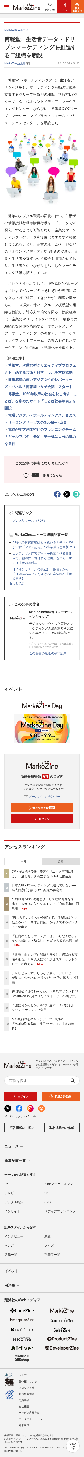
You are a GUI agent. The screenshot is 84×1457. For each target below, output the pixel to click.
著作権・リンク (28, 1381)
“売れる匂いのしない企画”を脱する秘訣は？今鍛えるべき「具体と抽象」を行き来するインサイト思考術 (45, 922)
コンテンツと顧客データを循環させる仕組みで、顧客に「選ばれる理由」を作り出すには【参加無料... (42, 558)
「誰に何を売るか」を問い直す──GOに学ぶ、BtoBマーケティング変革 (45, 1007)
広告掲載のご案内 (22, 1127)
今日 (23, 861)
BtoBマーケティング (58, 1183)
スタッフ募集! (27, 1387)
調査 (47, 1236)
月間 (60, 861)
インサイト (12, 1211)
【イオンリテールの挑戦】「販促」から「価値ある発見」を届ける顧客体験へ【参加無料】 (42, 574)
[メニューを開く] (6, 6)
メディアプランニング (60, 1211)
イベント (11, 1270)
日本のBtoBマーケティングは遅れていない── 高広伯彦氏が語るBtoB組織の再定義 (44, 887)
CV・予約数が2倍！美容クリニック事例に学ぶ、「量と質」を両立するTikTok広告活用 (43, 873)
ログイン (44, 819)
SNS (47, 1202)
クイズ (49, 1245)
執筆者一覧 (52, 1254)
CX (46, 1193)
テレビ (9, 1193)
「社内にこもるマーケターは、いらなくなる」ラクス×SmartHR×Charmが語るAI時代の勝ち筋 (45, 938)
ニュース (11, 1145)
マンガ (9, 1245)
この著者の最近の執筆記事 (48, 653)
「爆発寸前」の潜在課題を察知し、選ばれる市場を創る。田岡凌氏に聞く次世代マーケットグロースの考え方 (45, 959)
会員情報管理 (27, 1394)
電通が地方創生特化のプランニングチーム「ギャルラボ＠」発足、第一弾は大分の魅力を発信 (40, 436)
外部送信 (24, 1425)
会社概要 (24, 1406)
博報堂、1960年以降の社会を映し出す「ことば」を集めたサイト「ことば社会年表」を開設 (40, 400)
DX (6, 1183)
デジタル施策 (13, 1202)
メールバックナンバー (44, 796)
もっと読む (17, 583)
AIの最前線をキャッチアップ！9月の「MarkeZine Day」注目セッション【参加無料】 (43, 1023)
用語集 (9, 1285)
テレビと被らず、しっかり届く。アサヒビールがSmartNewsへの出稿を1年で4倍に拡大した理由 (45, 977)
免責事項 (24, 1400)
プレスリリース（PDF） (29, 520)
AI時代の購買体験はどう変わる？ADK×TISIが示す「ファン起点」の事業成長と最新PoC (43, 544)
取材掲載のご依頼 (61, 1127)
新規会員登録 (43, 808)
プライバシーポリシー (32, 1419)
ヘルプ (23, 1375)
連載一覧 (10, 1254)
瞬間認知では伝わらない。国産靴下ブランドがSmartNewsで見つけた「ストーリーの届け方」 (45, 993)
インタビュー (13, 1236)
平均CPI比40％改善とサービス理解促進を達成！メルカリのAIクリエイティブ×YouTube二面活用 (45, 903)
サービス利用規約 (29, 1412)
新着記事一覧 (15, 1160)
